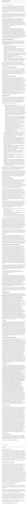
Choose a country (5, 444)
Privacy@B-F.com (16, 90)
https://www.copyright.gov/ (6, 457)
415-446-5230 (22, 459)
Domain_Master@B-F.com (7, 460)
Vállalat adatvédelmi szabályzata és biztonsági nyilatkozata (10, 69)
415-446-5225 (17, 459)
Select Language (4, 2)
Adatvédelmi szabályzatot (19, 240)
